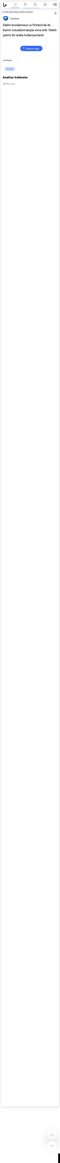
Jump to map (32, 49)
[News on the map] (6, 5)
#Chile (10, 69)
